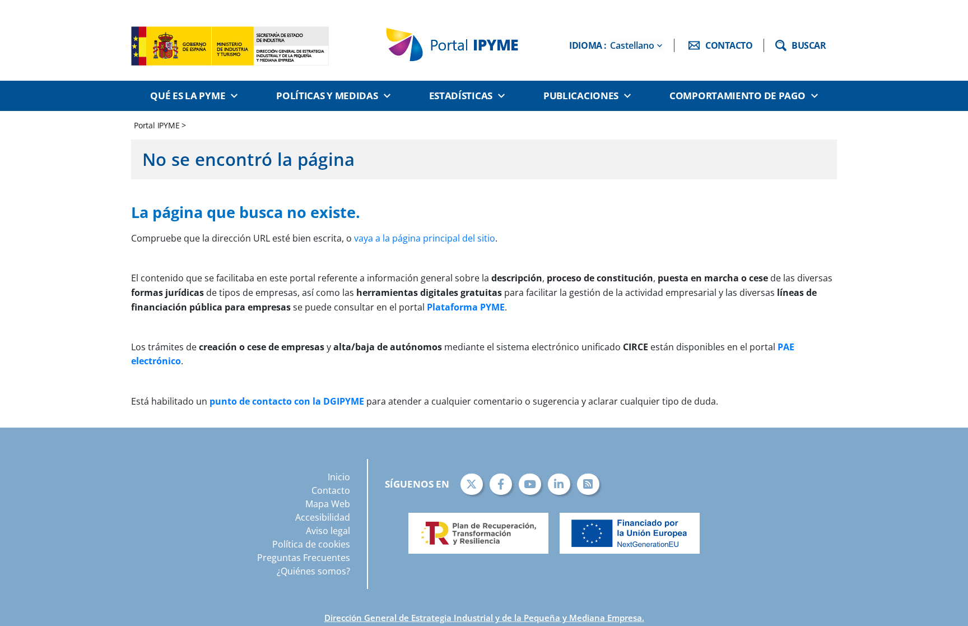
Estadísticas (460, 95)
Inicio (339, 477)
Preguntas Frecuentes (303, 557)
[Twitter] (471, 484)
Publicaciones (580, 95)
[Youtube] (530, 484)
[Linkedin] (559, 484)
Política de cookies (311, 544)
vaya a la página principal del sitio (424, 238)
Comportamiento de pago (737, 95)
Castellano (632, 45)
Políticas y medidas (327, 95)
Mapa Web (327, 504)
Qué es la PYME (187, 95)
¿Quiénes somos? (313, 571)
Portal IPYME (158, 125)
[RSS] (588, 484)
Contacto (330, 490)
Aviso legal (328, 531)
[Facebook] (501, 484)
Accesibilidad (322, 517)
